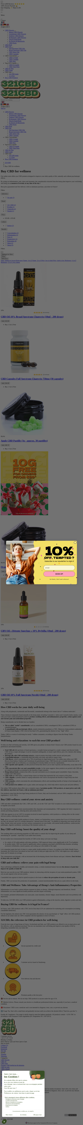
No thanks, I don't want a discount (59, 579)
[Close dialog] (75, 542)
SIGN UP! (59, 574)
